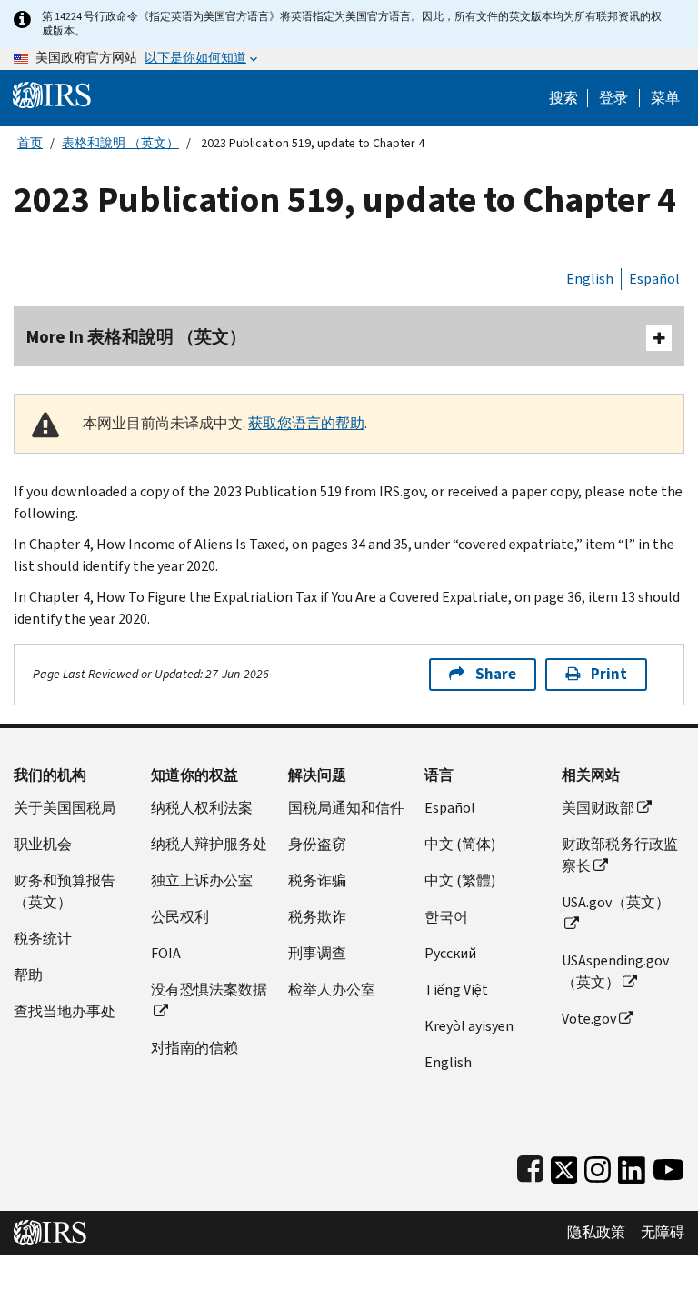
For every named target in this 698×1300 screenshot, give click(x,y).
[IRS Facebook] (530, 1165)
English (589, 278)
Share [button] (495, 674)
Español (654, 278)
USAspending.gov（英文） (615, 971)
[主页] (52, 94)
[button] (613, 98)
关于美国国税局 (64, 807)
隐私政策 (596, 1233)
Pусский (450, 953)
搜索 (563, 98)
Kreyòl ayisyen (469, 1025)
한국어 (446, 916)
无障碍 (662, 1233)
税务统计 (43, 938)
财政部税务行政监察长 (620, 855)
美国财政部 (598, 807)
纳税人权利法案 (202, 807)
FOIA (166, 953)
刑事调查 (317, 953)
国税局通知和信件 (346, 807)
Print (609, 674)
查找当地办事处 (64, 1011)
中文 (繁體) (459, 880)
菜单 (665, 98)
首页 (30, 143)
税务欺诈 (317, 916)
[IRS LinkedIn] (631, 1165)
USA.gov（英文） (616, 902)
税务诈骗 (317, 880)
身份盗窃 (317, 844)
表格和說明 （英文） (120, 143)
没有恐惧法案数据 (209, 989)
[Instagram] (597, 1165)
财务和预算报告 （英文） (64, 891)
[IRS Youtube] (668, 1165)
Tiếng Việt (456, 989)
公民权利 (180, 916)
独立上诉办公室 (202, 880)
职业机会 (43, 844)
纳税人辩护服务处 (209, 844)
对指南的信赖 (194, 1047)
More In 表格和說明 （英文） (136, 336)
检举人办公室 (331, 989)
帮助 (28, 975)
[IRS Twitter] (564, 1165)
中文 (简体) (459, 844)
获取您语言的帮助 (306, 423)
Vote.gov (589, 1018)
